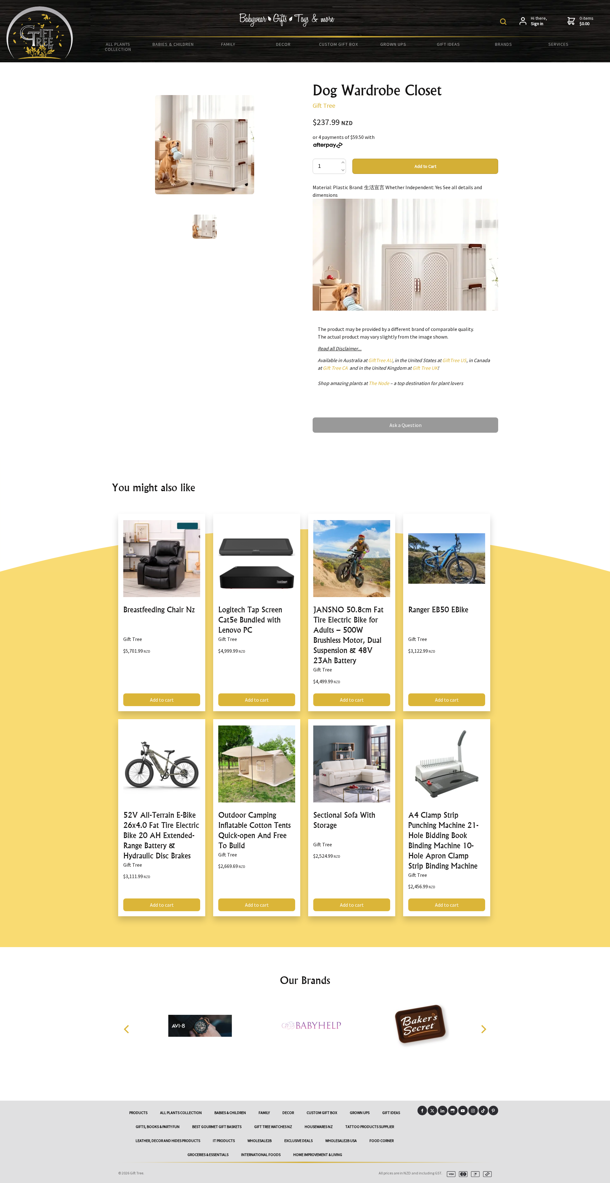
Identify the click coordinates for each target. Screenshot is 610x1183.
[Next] (483, 1029)
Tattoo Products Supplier (369, 1126)
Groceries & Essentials (207, 1154)
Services (558, 44)
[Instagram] (473, 1110)
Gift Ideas (448, 44)
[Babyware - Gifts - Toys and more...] (39, 57)
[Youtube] (463, 1110)
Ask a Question (329, 420)
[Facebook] (422, 1110)
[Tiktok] (483, 1110)
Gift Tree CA (335, 368)
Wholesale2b (259, 1140)
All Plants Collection (118, 46)
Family (228, 44)
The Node (379, 383)
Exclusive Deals (298, 1140)
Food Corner (381, 1140)
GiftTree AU (380, 360)
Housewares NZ (319, 1126)
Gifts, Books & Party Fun (158, 1126)
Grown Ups (393, 44)
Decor (283, 44)
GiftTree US (454, 360)
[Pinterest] (493, 1110)
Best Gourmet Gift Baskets (216, 1126)
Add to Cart (425, 166)
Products (138, 1112)
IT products (224, 1140)
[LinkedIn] (442, 1110)
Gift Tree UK (424, 368)
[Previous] (127, 1029)
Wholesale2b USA (341, 1140)
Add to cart (162, 700)
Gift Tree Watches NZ (273, 1126)
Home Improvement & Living (317, 1154)
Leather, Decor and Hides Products (168, 1140)
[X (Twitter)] (432, 1110)
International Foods (261, 1154)
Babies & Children (173, 44)
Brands (503, 44)
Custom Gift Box (338, 44)
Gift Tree (324, 105)
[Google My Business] (453, 1110)
